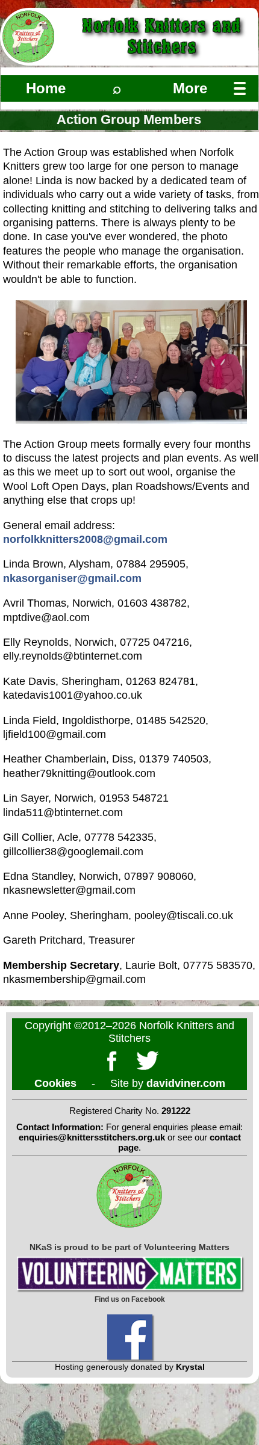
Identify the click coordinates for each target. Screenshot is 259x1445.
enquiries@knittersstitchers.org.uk (92, 1137)
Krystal (190, 1367)
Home (46, 88)
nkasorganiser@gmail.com (72, 578)
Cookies (55, 1083)
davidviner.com (185, 1083)
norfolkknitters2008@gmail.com (85, 539)
